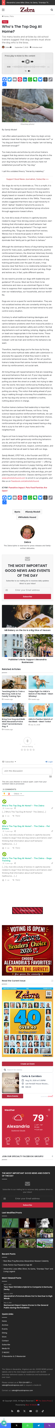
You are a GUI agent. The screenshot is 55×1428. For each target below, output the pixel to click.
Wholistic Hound (28, 517)
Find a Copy (27, 910)
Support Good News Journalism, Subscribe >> (27, 179)
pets (18, 511)
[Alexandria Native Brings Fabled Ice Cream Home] (45, 1233)
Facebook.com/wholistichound (25, 481)
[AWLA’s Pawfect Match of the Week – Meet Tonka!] (41, 710)
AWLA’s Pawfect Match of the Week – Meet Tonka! (41, 720)
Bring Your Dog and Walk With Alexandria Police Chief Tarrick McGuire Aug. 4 (13, 723)
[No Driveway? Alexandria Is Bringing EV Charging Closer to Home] (27, 1233)
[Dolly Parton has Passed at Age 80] (27, 1222)
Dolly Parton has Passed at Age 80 (17, 1265)
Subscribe (6, 1345)
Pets (12, 16)
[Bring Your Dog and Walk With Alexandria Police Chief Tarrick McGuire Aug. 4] (14, 710)
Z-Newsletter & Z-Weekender (14, 1356)
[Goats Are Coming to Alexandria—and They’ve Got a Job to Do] (27, 1243)
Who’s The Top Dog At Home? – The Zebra (23, 805)
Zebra (7, 47)
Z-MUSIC (5, 1352)
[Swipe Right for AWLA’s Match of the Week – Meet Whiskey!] (41, 682)
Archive (5, 1325)
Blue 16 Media (31, 1405)
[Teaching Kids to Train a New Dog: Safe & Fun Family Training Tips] (14, 682)
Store (4, 1337)
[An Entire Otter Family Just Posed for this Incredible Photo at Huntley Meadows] (10, 1243)
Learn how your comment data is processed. (24, 783)
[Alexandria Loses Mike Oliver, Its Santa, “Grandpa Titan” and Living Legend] (45, 1222)
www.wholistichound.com (13, 478)
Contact (5, 1341)
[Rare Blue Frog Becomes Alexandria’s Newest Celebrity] (10, 1222)
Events (5, 1329)
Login (50, 762)
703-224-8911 (24, 1382)
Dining (4, 1333)
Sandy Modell (33, 511)
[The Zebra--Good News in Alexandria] (27, 9)
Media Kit (6, 1348)
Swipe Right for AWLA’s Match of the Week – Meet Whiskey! (41, 693)
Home (6, 16)
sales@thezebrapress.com (12, 1385)
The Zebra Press (44, 1401)
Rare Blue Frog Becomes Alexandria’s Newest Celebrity (26, 1261)
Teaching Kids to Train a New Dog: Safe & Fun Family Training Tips (13, 693)
